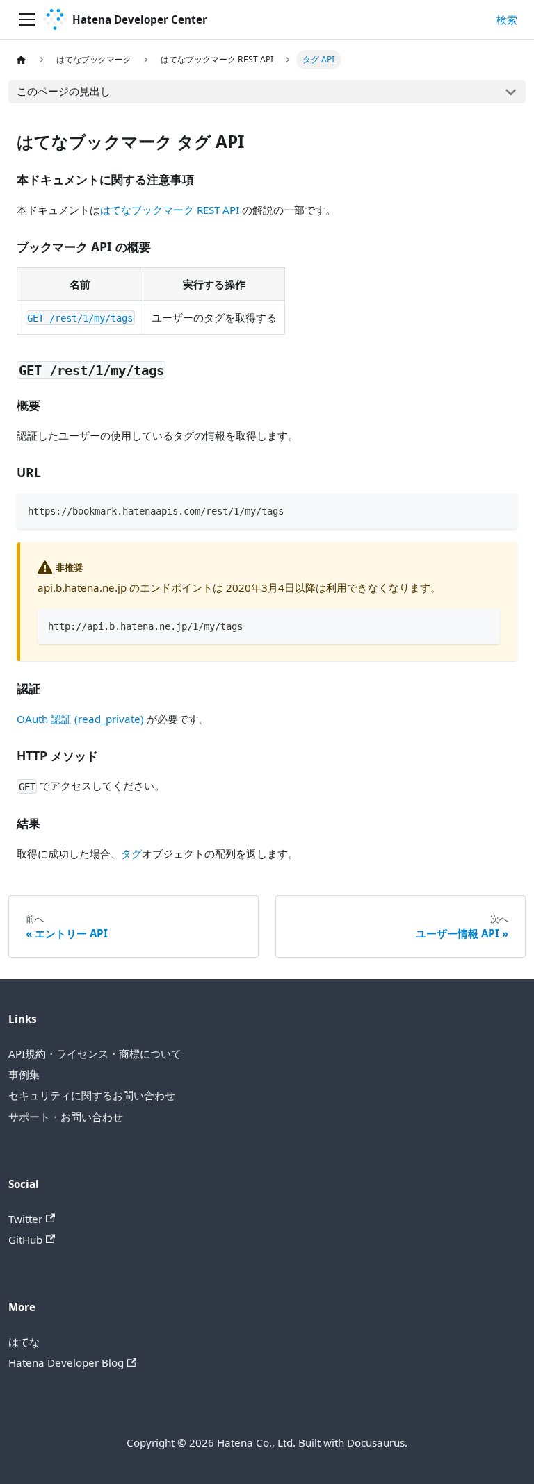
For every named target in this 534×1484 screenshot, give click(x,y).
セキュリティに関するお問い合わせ (91, 1095)
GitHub (25, 1240)
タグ (131, 853)
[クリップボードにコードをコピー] (501, 510)
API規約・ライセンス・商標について (94, 1053)
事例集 (24, 1074)
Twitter (25, 1219)
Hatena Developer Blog (66, 1362)
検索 (506, 19)
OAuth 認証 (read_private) (80, 719)
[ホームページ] (20, 59)
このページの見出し (64, 91)
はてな (24, 1342)
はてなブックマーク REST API (169, 210)
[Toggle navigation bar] (27, 19)
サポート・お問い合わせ (65, 1117)
